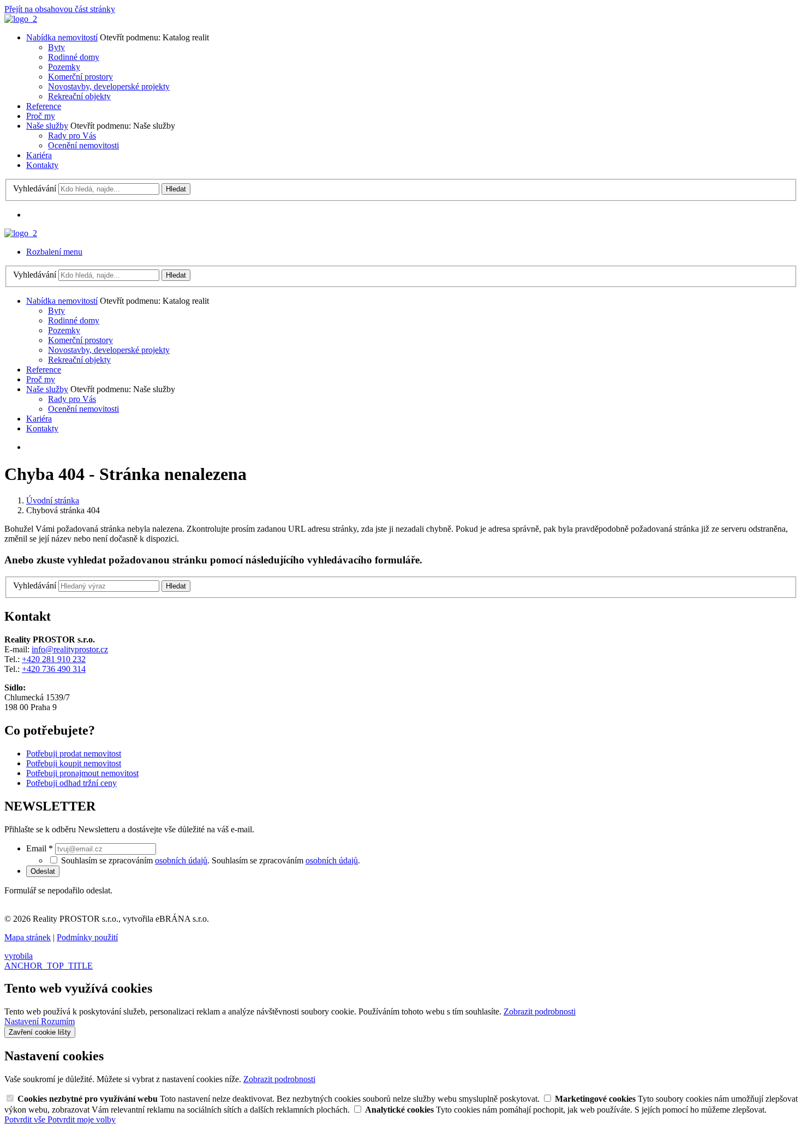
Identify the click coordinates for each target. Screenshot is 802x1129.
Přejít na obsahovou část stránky (59, 9)
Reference (43, 106)
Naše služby (47, 125)
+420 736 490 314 (54, 669)
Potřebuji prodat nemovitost (73, 753)
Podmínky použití (87, 937)
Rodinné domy (73, 57)
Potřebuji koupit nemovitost (73, 763)
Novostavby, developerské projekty (109, 86)
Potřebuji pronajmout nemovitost (82, 773)
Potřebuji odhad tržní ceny (71, 783)
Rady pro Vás (72, 135)
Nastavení (22, 1021)
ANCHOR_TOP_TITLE (48, 965)
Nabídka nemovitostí (62, 37)
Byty (56, 47)
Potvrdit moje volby (81, 1119)
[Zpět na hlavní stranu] (20, 18)
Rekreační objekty (79, 96)
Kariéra (39, 155)
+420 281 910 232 (54, 659)
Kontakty (42, 165)
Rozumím (58, 1021)
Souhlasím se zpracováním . (286, 860)
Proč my (40, 116)
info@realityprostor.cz (70, 649)
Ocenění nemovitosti (83, 145)
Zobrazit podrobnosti (540, 1011)
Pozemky (64, 66)
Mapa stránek (27, 937)
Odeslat (43, 871)
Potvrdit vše (25, 1119)
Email (39, 848)
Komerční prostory (80, 76)
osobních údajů (181, 860)
